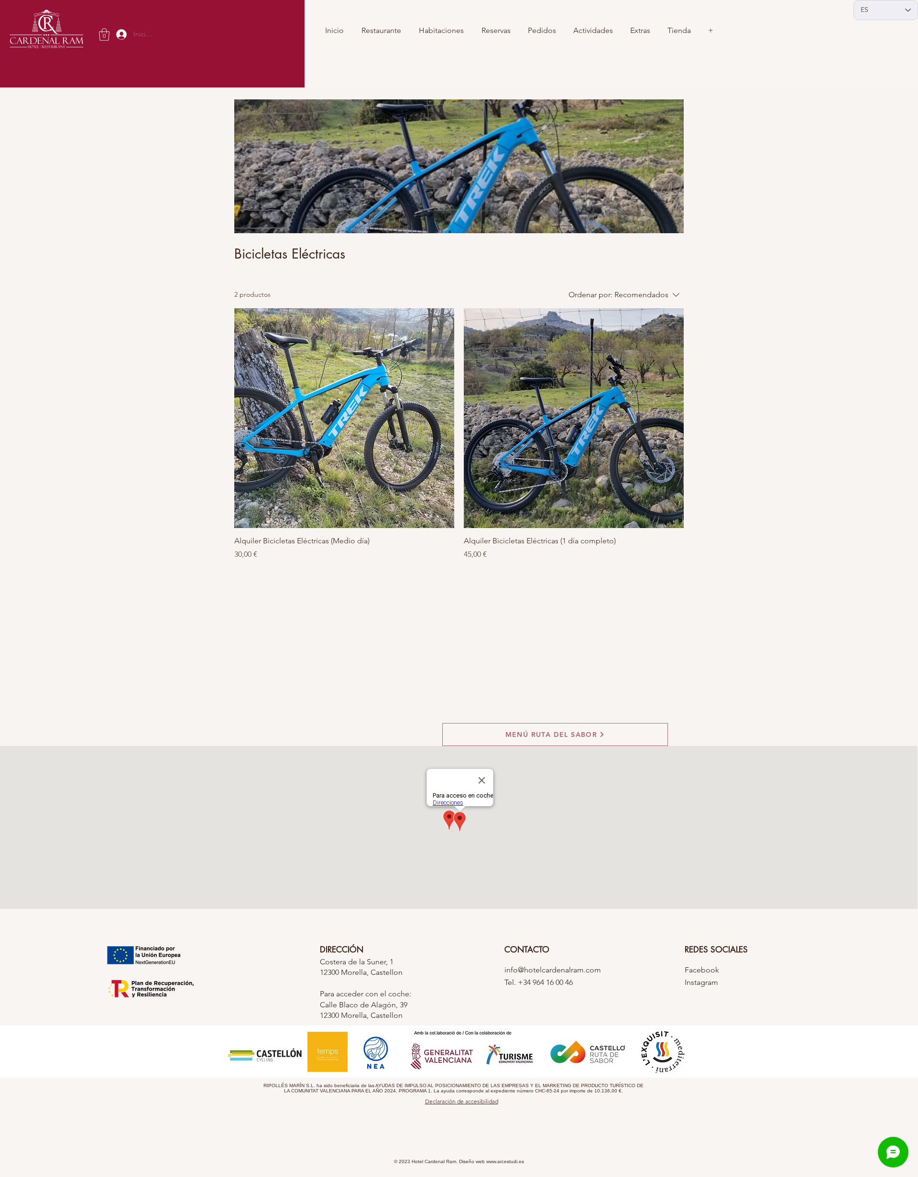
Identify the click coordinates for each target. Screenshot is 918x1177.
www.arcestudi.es (505, 1161)
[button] (104, 34)
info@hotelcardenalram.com (552, 969)
